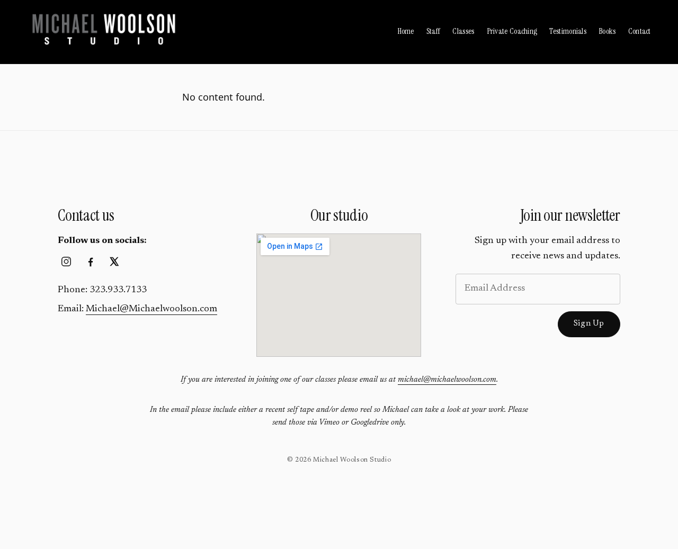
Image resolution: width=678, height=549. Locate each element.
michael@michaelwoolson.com (447, 380)
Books (607, 31)
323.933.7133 (118, 290)
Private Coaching (512, 31)
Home (405, 31)
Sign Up (589, 324)
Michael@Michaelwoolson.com (151, 309)
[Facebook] (90, 261)
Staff (433, 31)
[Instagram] (66, 261)
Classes (463, 31)
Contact (639, 31)
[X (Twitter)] (114, 261)
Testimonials (567, 31)
